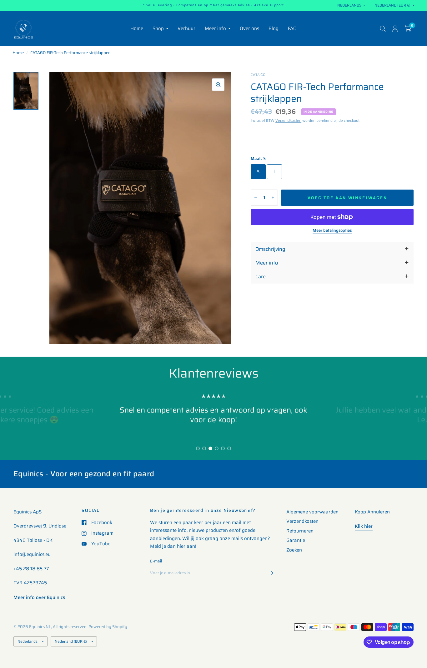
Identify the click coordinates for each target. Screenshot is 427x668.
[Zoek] (383, 28)
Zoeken (294, 550)
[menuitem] (137, 29)
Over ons (249, 28)
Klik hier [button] (364, 526)
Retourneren (300, 531)
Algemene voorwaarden (312, 512)
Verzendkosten (288, 120)
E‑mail (156, 561)
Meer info (215, 28)
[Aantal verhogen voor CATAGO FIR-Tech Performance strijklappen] (273, 197)
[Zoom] (218, 84)
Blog (274, 28)
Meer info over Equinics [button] (39, 597)
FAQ (292, 28)
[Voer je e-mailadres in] (270, 573)
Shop (158, 28)
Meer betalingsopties (332, 230)
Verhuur (186, 28)
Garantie (295, 540)
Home (136, 28)
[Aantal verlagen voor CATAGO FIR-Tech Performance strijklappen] (255, 197)
